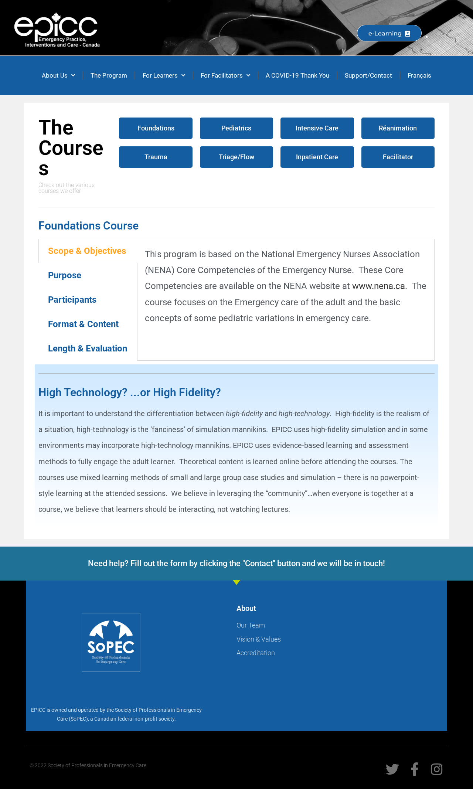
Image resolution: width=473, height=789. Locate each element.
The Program (109, 75)
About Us (55, 75)
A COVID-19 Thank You (297, 75)
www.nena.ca (378, 286)
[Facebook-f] (414, 769)
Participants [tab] (72, 300)
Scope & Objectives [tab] (87, 251)
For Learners (160, 75)
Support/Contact (368, 75)
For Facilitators (222, 75)
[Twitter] (392, 769)
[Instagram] (436, 769)
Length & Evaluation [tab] (87, 348)
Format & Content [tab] (83, 324)
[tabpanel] (285, 290)
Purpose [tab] (64, 275)
